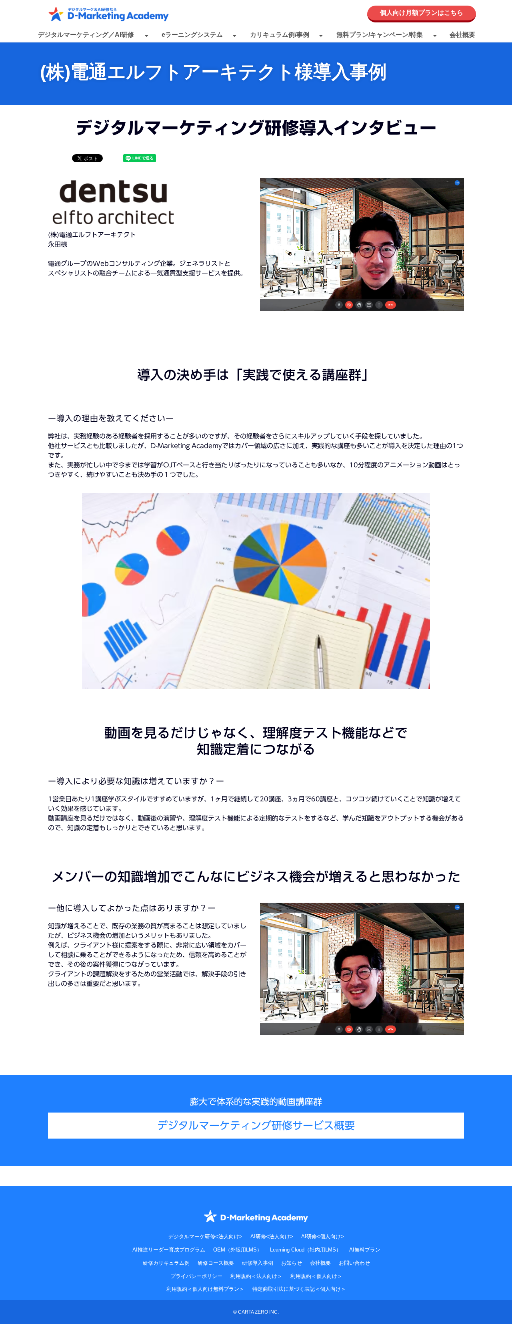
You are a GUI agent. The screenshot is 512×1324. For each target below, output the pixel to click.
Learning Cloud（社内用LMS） (305, 1250)
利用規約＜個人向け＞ (316, 1276)
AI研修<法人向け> (271, 1236)
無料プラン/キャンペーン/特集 (379, 34)
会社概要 (462, 34)
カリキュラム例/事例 (279, 34)
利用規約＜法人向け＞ (256, 1276)
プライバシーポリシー (196, 1276)
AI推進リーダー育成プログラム (168, 1250)
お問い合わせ (354, 1263)
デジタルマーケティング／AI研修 (86, 34)
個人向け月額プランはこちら (421, 12)
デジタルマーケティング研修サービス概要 (256, 1125)
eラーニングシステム (192, 34)
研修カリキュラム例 (166, 1263)
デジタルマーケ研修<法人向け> (205, 1236)
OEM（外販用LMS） (237, 1250)
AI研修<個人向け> (322, 1236)
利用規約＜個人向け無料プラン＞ (205, 1289)
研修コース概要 (216, 1263)
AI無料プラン (364, 1250)
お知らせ (291, 1263)
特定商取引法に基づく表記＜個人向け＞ (299, 1289)
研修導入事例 (257, 1263)
